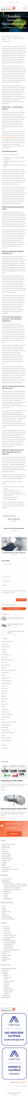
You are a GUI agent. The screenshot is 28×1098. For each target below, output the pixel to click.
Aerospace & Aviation (9, 937)
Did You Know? (5, 970)
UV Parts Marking (6, 911)
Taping (5, 896)
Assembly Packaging (7, 917)
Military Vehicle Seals (14, 519)
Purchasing (3, 709)
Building (4, 960)
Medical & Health (6, 955)
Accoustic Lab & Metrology (8, 919)
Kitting (3, 913)
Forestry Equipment (8, 944)
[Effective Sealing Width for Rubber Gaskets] (3, 625)
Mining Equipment (8, 946)
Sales (2, 719)
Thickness (6, 993)
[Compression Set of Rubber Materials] (3, 618)
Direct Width (7, 983)
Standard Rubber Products (7, 732)
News (2, 701)
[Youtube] (26, 1086)
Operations (3, 704)
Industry (3, 685)
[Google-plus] (21, 1086)
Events (2, 675)
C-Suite (2, 652)
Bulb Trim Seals (4, 646)
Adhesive (6, 975)
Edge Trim (3, 662)
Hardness (6, 986)
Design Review (5, 880)
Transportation (5, 926)
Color (5, 979)
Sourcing (4, 909)
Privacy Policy (10, 1093)
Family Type (7, 984)
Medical (3, 693)
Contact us (4, 85)
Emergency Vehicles (8, 948)
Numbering (5, 973)
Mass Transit (7, 928)
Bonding (6, 895)
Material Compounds (9, 990)
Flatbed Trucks (7, 933)
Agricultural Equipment (9, 941)
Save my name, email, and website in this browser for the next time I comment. (13, 591)
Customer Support (5, 654)
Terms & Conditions (17, 1093)
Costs (3, 906)
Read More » (3, 789)
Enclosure (4, 957)
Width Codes (7, 995)
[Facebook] (19, 1086)
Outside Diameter (8, 992)
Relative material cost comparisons (12, 889)
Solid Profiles (4, 727)
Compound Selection (7, 882)
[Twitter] (17, 1086)
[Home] (1, 27)
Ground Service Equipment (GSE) (12, 950)
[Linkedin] (23, 1086)
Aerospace (3, 644)
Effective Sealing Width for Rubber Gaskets (14, 809)
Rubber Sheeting (5, 717)
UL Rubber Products (7, 878)
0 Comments (6, 41)
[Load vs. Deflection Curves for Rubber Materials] (3, 632)
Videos (2, 735)
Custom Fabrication (6, 891)
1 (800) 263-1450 (14, 1082)
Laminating (6, 893)
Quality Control (4, 711)
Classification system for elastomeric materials (15, 884)
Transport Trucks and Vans (10, 935)
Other (2, 706)
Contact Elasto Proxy (21, 504)
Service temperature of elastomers (12, 887)
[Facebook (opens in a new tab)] (12, 2)
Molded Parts (4, 698)
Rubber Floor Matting (6, 714)
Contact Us (23, 1082)
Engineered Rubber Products (7, 670)
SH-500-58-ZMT (11, 263)
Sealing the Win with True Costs (8, 722)
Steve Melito (6, 36)
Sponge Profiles (4, 730)
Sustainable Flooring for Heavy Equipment (14, 552)
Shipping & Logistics (5, 724)
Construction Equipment (10, 942)
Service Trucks (7, 932)
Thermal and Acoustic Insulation (10, 869)
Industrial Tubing (5, 683)
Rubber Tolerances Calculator (9, 968)
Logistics (4, 908)
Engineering (3, 672)
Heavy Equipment (5, 680)
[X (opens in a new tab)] (10, 2)
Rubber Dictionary (6, 997)
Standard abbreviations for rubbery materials (15, 886)
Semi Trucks (7, 930)
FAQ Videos (5, 972)
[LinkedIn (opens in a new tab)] (15, 2)
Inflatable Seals (5, 867)
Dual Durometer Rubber (6, 659)
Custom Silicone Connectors (9, 844)
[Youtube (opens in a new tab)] (17, 2)
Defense (4, 953)
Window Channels (5, 740)
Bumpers (3, 649)
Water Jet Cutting (8, 898)
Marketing (3, 691)
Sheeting (4, 862)
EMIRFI (3, 865)
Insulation (3, 688)
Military (3, 696)
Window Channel (6, 856)
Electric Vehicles (7, 38)
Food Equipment (5, 678)
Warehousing (5, 915)
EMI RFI (3, 667)
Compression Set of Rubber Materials (15, 617)
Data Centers (4, 657)
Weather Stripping (5, 738)
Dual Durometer (6, 853)
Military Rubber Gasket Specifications (14, 528)
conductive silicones (17, 478)
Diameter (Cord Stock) (9, 981)
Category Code (7, 977)
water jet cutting (14, 66)
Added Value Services (5, 641)
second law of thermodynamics (9, 137)
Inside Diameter (8, 988)
